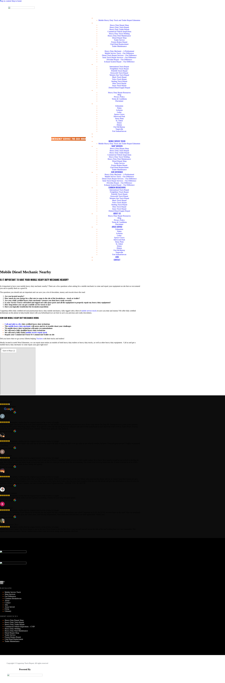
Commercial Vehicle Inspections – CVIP (20, 627)
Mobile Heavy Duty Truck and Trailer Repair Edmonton (119, 20)
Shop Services (117, 22)
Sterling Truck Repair (119, 81)
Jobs (117, 133)
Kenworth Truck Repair (119, 73)
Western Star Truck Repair (119, 75)
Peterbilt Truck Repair (119, 71)
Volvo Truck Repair (119, 79)
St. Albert (119, 121)
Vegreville (119, 129)
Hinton (119, 125)
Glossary (8, 611)
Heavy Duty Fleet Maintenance (119, 36)
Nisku (119, 108)
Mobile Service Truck (117, 17)
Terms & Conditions (119, 99)
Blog (119, 95)
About (7, 601)
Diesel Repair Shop (119, 38)
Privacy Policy (119, 97)
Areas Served (117, 103)
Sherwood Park (119, 116)
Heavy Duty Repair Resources (119, 93)
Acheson (119, 110)
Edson (119, 123)
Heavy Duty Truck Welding (119, 34)
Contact (117, 136)
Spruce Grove (119, 114)
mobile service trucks (89, 311)
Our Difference (117, 48)
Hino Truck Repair (119, 83)
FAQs (7, 609)
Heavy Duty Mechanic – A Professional (119, 51)
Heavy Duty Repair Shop (119, 25)
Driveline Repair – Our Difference (119, 60)
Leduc (119, 112)
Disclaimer (119, 101)
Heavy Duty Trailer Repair (119, 29)
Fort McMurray (119, 127)
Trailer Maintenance (119, 46)
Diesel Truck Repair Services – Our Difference (119, 55)
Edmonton (119, 106)
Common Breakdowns (117, 64)
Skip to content (5, 1)
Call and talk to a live (13, 324)
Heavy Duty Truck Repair (119, 27)
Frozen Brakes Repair (119, 42)
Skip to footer (17, 1)
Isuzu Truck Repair (119, 86)
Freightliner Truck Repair (119, 69)
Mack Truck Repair (119, 77)
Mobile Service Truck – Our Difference (119, 53)
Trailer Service (119, 40)
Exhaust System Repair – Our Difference (119, 62)
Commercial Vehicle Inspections (119, 32)
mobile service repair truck (36, 332)
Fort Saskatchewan (119, 131)
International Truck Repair (119, 67)
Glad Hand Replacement (119, 44)
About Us (117, 90)
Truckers (39, 339)
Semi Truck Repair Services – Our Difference (119, 57)
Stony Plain (119, 119)
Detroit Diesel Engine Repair (119, 88)
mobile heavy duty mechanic (19, 326)
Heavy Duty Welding (13, 629)
